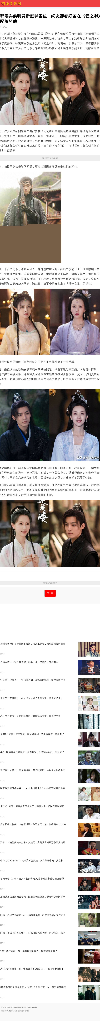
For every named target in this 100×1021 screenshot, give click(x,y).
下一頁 (50, 593)
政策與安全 (13, 1011)
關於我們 (4, 1011)
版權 (27, 1011)
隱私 (23, 1011)
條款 (19, 1011)
